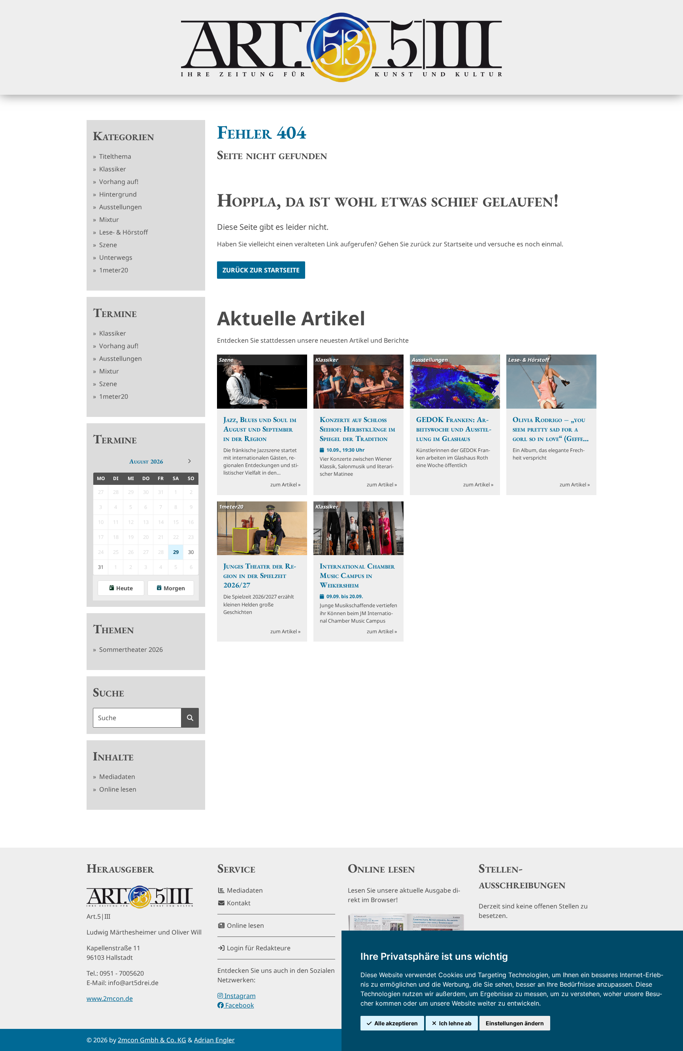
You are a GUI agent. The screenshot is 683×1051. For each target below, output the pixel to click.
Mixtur (108, 219)
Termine (115, 312)
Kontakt (238, 903)
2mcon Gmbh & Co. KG (152, 1040)
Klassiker (112, 169)
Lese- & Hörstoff (123, 232)
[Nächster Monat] (189, 461)
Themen (113, 629)
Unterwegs (115, 257)
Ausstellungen (120, 207)
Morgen (174, 588)
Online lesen (117, 789)
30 (191, 552)
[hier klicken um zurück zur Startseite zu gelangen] (341, 47)
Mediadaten (116, 776)
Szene (107, 244)
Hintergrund (117, 194)
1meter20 (113, 270)
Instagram (239, 995)
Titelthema (114, 156)
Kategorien (123, 136)
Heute (124, 588)
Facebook (239, 1005)
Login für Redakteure (258, 948)
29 (176, 552)
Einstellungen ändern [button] (515, 1023)
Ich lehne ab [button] (455, 1023)
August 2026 (146, 461)
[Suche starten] (190, 718)
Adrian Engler (214, 1040)
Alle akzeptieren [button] (396, 1023)
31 (101, 567)
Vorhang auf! (118, 181)
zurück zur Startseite (261, 270)
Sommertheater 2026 (130, 649)
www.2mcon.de (110, 998)
